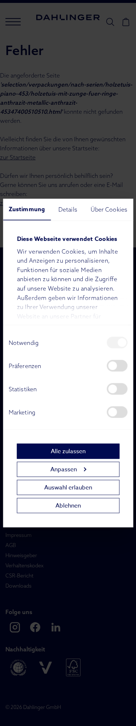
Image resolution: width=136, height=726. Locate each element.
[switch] (117, 366)
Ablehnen (68, 505)
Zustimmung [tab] (27, 209)
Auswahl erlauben (68, 487)
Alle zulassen (68, 451)
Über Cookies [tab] (109, 209)
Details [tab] (67, 209)
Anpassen (63, 469)
